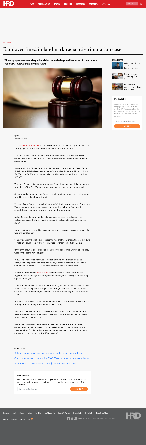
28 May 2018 (18, 138)
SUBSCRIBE (93, 3)
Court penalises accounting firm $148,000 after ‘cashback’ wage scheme (51, 358)
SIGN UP (79, 389)
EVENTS (57, 3)
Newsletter (38, 413)
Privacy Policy (77, 413)
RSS (29, 419)
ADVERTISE (106, 3)
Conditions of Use (49, 413)
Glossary (22, 413)
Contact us (14, 419)
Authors (30, 413)
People (14, 413)
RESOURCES (80, 3)
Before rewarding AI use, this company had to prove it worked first (48, 353)
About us (5, 419)
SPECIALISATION (44, 3)
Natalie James (43, 272)
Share (25, 138)
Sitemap (22, 419)
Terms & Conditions (102, 413)
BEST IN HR (68, 3)
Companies (6, 413)
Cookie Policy (89, 413)
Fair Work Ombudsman (29, 145)
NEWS (32, 3)
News (9, 42)
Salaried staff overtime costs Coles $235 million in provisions (45, 363)
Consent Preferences (64, 413)
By (16, 135)
